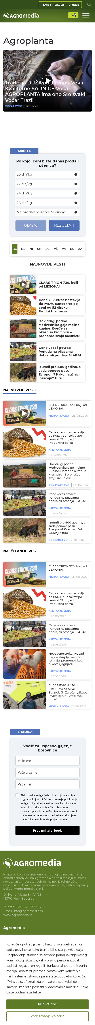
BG (15, 249)
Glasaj (31, 225)
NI (31, 249)
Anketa (24, 151)
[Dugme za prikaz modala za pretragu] (89, 4)
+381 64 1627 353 (28, 907)
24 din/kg (24, 193)
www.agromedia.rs (17, 915)
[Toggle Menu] (85, 15)
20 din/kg (24, 174)
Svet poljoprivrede (61, 4)
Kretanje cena (60, 449)
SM (39, 249)
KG (72, 249)
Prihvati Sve (47, 1004)
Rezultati (64, 225)
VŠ (56, 249)
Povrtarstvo (59, 485)
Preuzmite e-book (47, 830)
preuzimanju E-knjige (45, 811)
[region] (47, 980)
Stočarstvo (58, 539)
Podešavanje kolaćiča (47, 1016)
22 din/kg (24, 184)
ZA (80, 249)
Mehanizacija (59, 415)
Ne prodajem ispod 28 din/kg (41, 212)
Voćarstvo (13, 106)
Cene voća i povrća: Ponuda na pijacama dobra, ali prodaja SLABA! (67, 498)
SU (47, 249)
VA (64, 249)
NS (23, 249)
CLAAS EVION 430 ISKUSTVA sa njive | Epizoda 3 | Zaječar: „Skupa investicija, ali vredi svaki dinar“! (68, 692)
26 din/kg (24, 203)
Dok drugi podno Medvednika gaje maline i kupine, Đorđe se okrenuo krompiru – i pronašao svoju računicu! (67, 471)
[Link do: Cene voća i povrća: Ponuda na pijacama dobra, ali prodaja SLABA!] (24, 503)
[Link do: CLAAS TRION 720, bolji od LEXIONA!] (24, 413)
